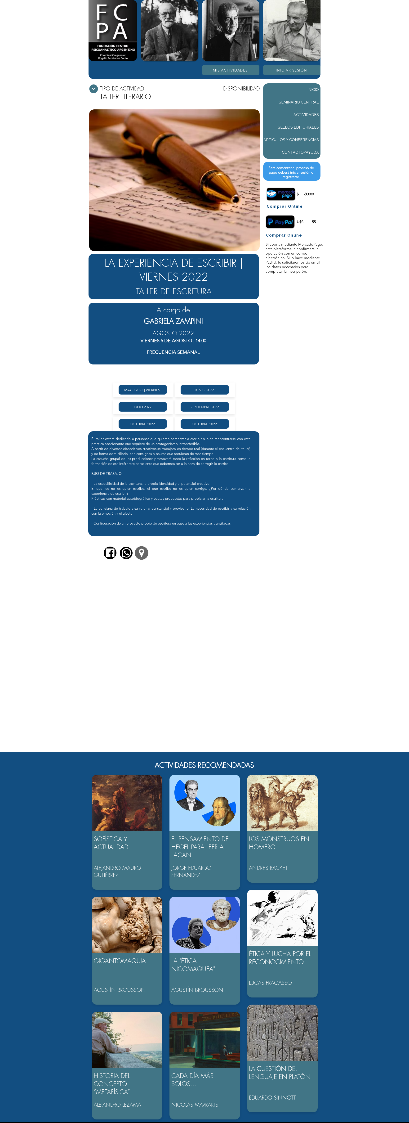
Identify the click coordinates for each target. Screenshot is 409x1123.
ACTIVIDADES (306, 114)
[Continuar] (93, 89)
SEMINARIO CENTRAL (299, 102)
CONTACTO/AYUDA (300, 152)
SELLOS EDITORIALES (298, 127)
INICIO (313, 89)
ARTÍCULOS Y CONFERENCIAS (291, 140)
